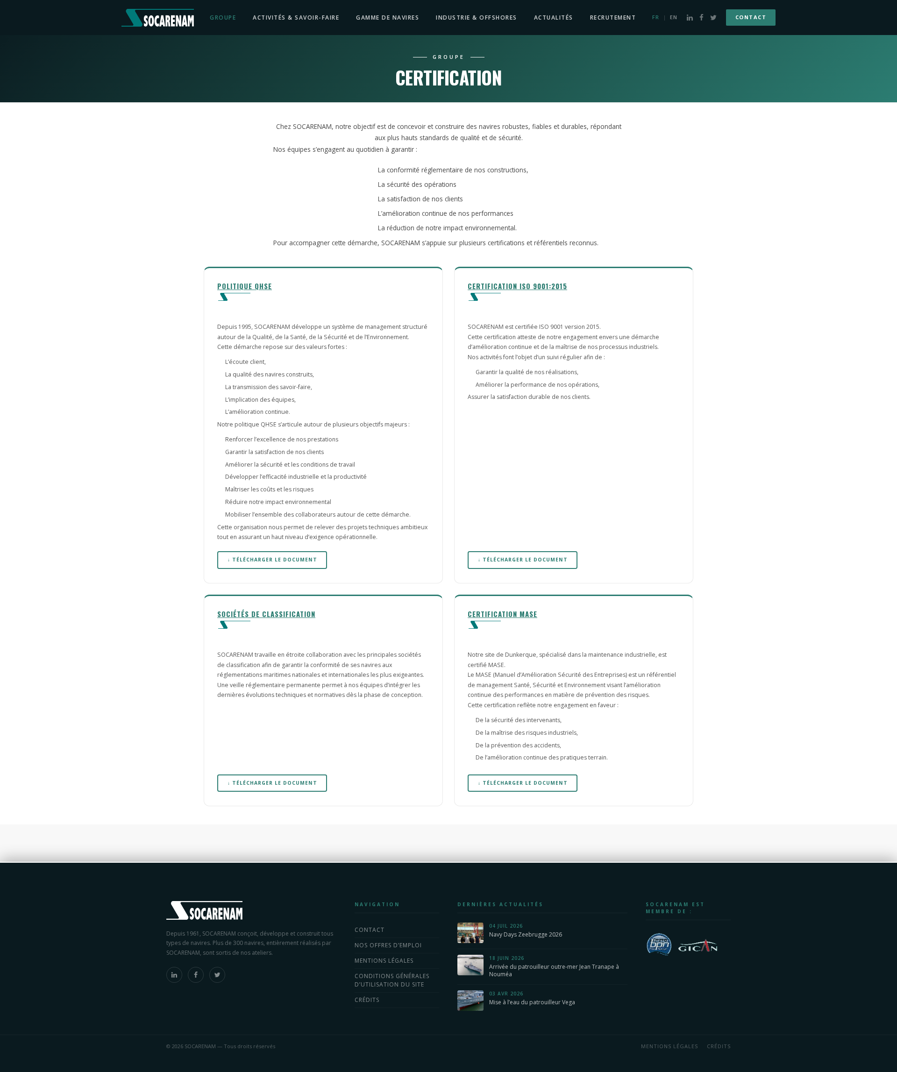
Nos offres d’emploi (388, 945)
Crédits (367, 1000)
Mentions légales (384, 961)
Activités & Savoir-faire (296, 17)
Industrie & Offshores (476, 17)
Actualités (553, 17)
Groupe (223, 17)
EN (673, 17)
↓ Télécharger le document (272, 559)
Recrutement (613, 17)
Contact (751, 17)
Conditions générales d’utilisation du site (392, 980)
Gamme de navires (387, 17)
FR (655, 17)
